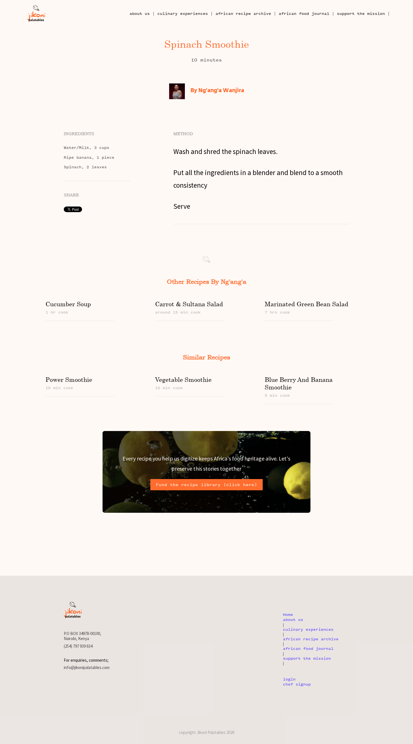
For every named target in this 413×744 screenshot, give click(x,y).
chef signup (297, 684)
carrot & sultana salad (189, 304)
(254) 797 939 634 (78, 646)
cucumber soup (68, 304)
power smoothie (69, 379)
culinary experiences (182, 13)
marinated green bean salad (306, 304)
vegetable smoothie (183, 379)
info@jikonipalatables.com (87, 667)
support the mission (361, 13)
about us (140, 13)
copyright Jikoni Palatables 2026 (206, 732)
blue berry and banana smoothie (299, 383)
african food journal (304, 13)
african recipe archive (243, 13)
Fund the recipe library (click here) (206, 484)
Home (288, 614)
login (289, 679)
